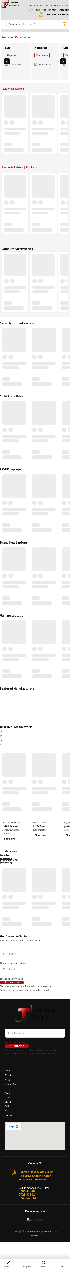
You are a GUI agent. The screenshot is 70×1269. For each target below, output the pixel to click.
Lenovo (9, 1115)
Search (44, 1266)
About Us (9, 1075)
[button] (7, 61)
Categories (26, 1266)
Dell (7, 1106)
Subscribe (11, 982)
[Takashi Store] (10, 4)
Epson (8, 1101)
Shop (7, 1070)
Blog (7, 1079)
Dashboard (8, 1266)
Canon (8, 1097)
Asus (7, 1092)
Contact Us (10, 1084)
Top (61, 1266)
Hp (6, 1110)
